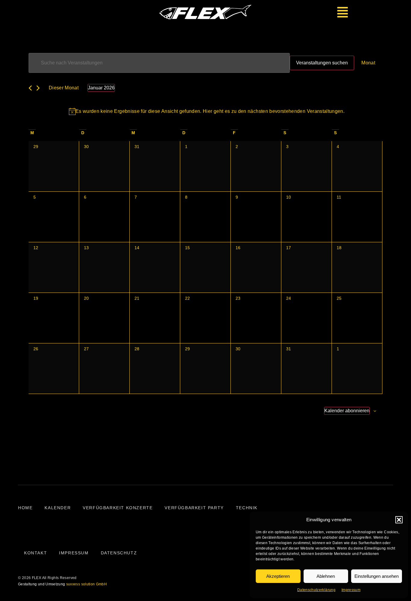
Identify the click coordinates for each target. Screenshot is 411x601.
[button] (399, 520)
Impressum (350, 590)
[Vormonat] (30, 88)
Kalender (58, 507)
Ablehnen (326, 576)
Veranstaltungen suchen (322, 62)
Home (25, 507)
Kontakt (35, 552)
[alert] (206, 111)
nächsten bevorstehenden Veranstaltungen (295, 111)
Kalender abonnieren (346, 410)
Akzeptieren (278, 576)
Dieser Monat (64, 87)
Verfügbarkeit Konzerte (118, 507)
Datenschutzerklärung (316, 590)
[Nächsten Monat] (38, 88)
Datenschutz (119, 552)
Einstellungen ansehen (376, 576)
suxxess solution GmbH (86, 584)
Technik (247, 507)
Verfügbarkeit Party (194, 507)
